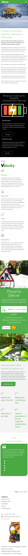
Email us (14, 327)
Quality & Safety (8, 384)
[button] (26, 2)
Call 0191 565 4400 (6, 327)
